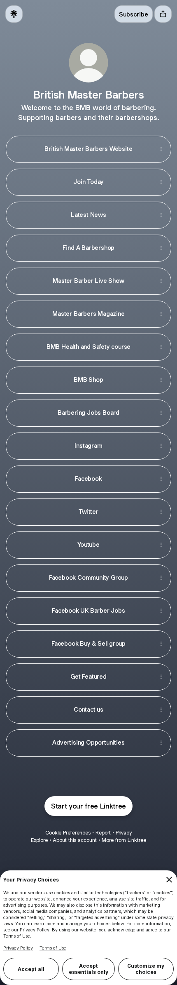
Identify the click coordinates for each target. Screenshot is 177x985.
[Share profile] (163, 14)
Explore (39, 840)
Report (103, 832)
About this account (75, 840)
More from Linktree (124, 840)
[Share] (161, 149)
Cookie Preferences (68, 832)
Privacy (124, 832)
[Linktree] (14, 14)
